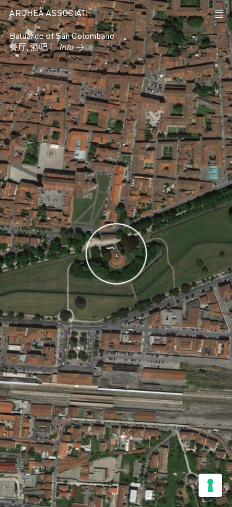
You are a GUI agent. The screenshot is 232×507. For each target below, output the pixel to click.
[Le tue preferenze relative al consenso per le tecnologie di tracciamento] (210, 485)
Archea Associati (48, 13)
